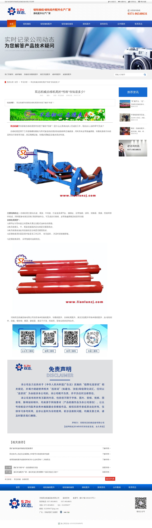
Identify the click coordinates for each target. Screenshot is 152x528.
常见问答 (24, 82)
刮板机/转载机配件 (31, 74)
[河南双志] (16, 16)
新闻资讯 (104, 24)
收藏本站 (123, 1)
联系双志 (133, 1)
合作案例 (121, 24)
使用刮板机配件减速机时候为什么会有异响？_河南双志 (30, 459)
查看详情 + (106, 467)
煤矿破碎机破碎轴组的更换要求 (21, 448)
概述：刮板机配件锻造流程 (141, 128)
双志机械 (17, 479)
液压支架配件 (45, 74)
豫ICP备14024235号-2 (87, 498)
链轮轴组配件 (46, 24)
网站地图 (143, 1)
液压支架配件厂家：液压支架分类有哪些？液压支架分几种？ (36, 472)
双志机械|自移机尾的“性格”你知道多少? (45, 82)
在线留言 (113, 1)
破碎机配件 (56, 74)
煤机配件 (86, 24)
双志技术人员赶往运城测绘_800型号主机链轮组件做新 (29, 454)
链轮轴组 (27, 24)
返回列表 (110, 479)
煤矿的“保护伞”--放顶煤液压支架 (26, 467)
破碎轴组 (18, 74)
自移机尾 (25, 479)
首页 (11, 24)
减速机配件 (67, 74)
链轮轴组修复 (67, 24)
